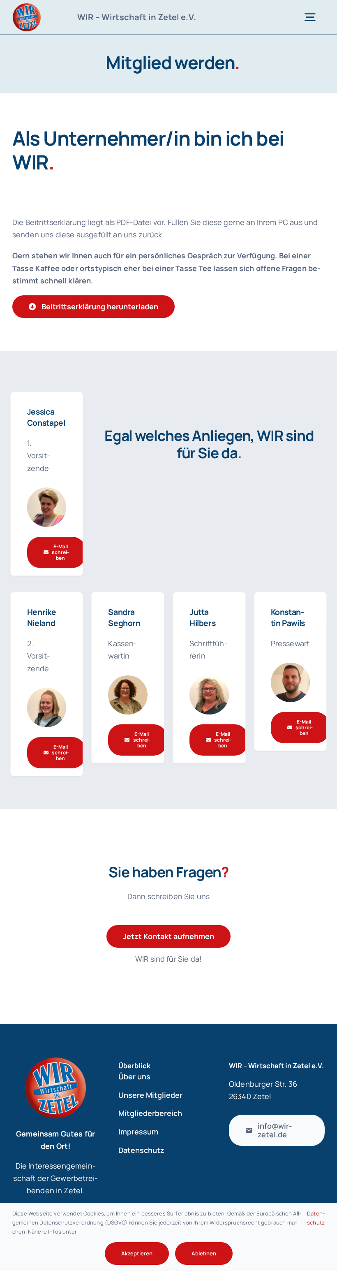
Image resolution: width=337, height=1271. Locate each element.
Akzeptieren (136, 1253)
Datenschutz (316, 1218)
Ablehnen (204, 1253)
